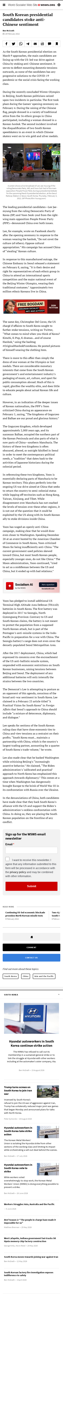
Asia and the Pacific (44, 976)
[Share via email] (35, 44)
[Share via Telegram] (28, 44)
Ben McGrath (8, 30)
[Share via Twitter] (13, 44)
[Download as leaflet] (42, 44)
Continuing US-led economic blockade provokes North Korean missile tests (25, 914)
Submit (31, 886)
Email (8, 844)
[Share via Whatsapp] (20, 44)
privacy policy (18, 872)
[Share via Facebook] (6, 44)
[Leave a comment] (49, 44)
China (25, 976)
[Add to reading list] (56, 44)
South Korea (10, 976)
